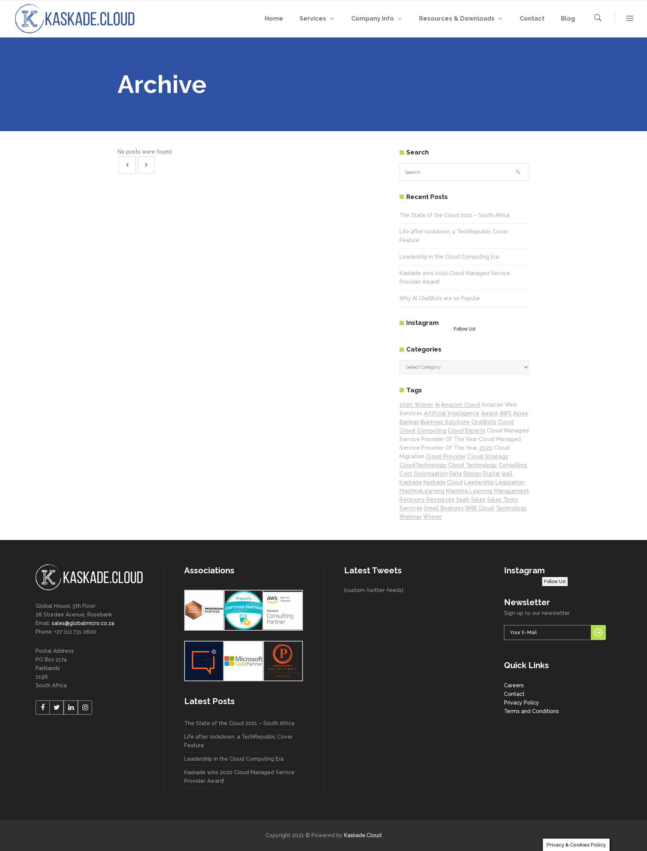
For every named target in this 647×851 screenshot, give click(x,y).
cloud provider (446, 456)
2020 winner (416, 405)
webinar (411, 517)
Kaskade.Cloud (363, 835)
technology (511, 508)
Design (473, 474)
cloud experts (466, 431)
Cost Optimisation (424, 474)
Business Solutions (445, 422)
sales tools (502, 500)
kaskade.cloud (443, 482)
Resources (440, 500)
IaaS (507, 474)
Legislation (510, 482)
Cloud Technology (472, 465)
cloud (505, 422)
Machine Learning (469, 491)
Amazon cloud (460, 405)
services (411, 508)
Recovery (412, 500)
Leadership (479, 482)
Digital (491, 474)
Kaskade (411, 482)
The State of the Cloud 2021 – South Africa (455, 215)
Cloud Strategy (487, 456)
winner (432, 517)
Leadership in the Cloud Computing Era (449, 257)
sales (478, 500)
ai (437, 405)
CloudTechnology (423, 465)
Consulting (513, 465)
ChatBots (483, 422)
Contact (514, 694)
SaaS (463, 500)
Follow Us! (465, 329)
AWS (505, 413)
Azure (521, 413)
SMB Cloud (479, 508)
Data (455, 474)
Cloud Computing (423, 431)
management (511, 491)
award (489, 413)
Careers (514, 685)
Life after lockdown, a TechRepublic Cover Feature (238, 741)
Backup (409, 422)
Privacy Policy (521, 703)
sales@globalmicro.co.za (83, 623)
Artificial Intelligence (451, 413)
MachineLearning (422, 491)
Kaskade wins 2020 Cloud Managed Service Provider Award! (239, 776)
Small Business (444, 508)
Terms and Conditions (531, 711)
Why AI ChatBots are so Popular (440, 298)
